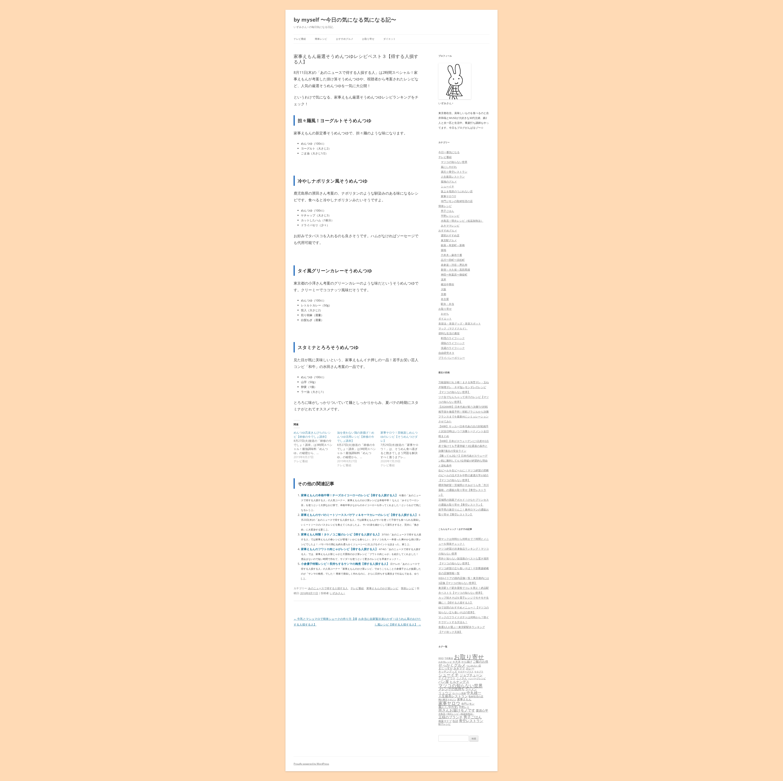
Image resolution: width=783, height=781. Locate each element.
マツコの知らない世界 (454, 162)
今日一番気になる (449, 152)
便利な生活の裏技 (449, 333)
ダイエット (389, 39)
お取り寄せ (368, 39)
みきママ (459, 668)
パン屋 (443, 681)
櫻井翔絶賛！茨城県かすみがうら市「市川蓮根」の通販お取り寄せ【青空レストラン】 (463, 490)
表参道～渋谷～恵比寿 (454, 265)
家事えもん (464, 699)
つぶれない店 (473, 665)
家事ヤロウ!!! (448, 196)
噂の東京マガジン (447, 699)
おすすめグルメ (344, 39)
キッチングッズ (447, 671)
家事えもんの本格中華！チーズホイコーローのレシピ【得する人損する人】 (349, 495)
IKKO (441, 658)
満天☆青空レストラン (454, 172)
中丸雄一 (474, 692)
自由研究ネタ (446, 353)
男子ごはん (447, 211)
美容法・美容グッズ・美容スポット (459, 323)
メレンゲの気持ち (451, 689)
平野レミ (464, 707)
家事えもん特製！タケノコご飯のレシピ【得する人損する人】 (341, 534)
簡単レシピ (321, 39)
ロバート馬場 (459, 693)
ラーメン (471, 689)
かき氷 (457, 662)
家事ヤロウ (449, 703)
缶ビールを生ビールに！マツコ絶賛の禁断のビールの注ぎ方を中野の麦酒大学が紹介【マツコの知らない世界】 (463, 475)
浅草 (443, 279)
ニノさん (461, 678)
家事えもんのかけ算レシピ (382, 588)
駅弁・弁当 (447, 304)
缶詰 (455, 721)
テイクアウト (447, 678)
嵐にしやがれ (449, 167)
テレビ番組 (300, 39)
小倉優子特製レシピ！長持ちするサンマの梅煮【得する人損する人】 (345, 564)
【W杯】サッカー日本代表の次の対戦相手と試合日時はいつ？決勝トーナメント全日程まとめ (463, 431)
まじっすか (445, 668)
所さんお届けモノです (456, 710)
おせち (445, 314)
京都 (443, 294)
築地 (443, 250)
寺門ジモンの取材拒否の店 (457, 201)
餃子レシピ (444, 724)
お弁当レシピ (445, 661)
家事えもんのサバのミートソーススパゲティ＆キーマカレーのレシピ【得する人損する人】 (359, 515)
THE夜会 (449, 658)
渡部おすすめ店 (450, 235)
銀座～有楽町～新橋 (453, 245)
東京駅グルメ (449, 240)
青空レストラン (471, 720)
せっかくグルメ (452, 665)
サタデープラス (465, 671)
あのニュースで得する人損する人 (328, 588)
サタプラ (478, 671)
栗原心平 (482, 710)
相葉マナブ (445, 721)
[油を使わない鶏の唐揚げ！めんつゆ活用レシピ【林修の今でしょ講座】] (358, 449)
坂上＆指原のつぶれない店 (457, 191)
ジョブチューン (471, 675)
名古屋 (445, 299)
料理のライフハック (453, 338)
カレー (470, 668)
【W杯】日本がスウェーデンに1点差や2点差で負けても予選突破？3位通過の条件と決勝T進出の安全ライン (463, 446)
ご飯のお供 (480, 661)
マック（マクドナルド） (453, 328)
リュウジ (444, 693)
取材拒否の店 (476, 696)
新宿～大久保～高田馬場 (455, 269)
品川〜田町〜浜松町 (453, 260)
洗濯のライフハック (453, 348)
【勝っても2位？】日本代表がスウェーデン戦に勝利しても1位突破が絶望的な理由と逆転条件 (463, 460)
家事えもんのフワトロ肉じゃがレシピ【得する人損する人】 (339, 549)
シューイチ (447, 186)
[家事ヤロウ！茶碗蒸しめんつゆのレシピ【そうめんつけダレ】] (402, 449)
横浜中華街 (447, 284)
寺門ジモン (467, 704)
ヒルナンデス (459, 681)
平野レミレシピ (450, 216)
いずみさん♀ (337, 593)
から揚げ (466, 662)
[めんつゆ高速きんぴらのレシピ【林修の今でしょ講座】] (315, 447)
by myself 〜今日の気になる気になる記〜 (345, 19)
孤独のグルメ (449, 181)
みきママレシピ (450, 225)
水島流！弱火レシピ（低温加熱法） (462, 221)
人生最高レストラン (453, 176)
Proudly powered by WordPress (311, 763)
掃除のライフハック (453, 343)
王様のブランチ (450, 717)
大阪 (443, 289)
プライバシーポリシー (451, 358)
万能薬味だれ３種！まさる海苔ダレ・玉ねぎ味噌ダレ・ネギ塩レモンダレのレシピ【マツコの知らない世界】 (463, 387)
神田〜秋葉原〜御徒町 (454, 274)
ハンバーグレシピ (477, 678)
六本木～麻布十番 (451, 255)
